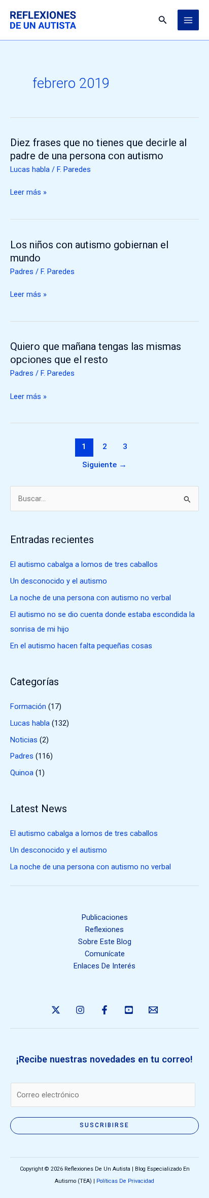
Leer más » (28, 192)
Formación (28, 706)
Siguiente (104, 464)
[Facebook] (104, 1009)
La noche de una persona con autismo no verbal (90, 597)
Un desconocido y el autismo (58, 581)
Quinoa (21, 772)
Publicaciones (105, 917)
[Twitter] (55, 1009)
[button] (162, 20)
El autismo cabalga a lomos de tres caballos (84, 564)
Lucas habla (30, 169)
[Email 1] (153, 1009)
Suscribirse (104, 1125)
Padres (21, 271)
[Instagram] (80, 1009)
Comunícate (105, 953)
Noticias (24, 739)
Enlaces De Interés (104, 965)
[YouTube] (128, 1009)
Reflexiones (104, 929)
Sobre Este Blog (104, 941)
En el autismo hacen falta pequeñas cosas (81, 645)
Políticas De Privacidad (125, 1181)
